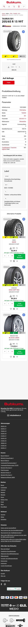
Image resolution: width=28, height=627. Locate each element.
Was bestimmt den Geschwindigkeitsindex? (12, 530)
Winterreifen (22, 121)
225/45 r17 (3, 428)
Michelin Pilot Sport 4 (6, 468)
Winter (2, 517)
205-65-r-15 (5, 15)
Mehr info (14, 69)
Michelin (3, 495)
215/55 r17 (3, 436)
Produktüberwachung (17, 261)
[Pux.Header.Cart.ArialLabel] (14, 6)
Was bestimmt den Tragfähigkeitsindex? (11, 533)
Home (3, 13)
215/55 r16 (3, 445)
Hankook (3, 490)
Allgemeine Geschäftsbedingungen (10, 553)
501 (19, 13)
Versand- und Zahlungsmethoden (9, 558)
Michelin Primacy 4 (6, 472)
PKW (11, 13)
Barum (2, 485)
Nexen (2, 497)
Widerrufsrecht (4, 556)
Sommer (3, 514)
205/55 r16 (3, 426)
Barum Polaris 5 (5, 455)
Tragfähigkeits (6, 147)
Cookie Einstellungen (6, 566)
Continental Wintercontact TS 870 (9, 465)
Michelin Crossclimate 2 (7, 458)
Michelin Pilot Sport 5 (6, 475)
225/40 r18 (3, 433)
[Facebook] (1, 584)
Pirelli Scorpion (5, 470)
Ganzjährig (3, 519)
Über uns (3, 576)
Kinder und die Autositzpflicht (8, 528)
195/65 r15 (3, 431)
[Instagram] (5, 584)
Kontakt (3, 573)
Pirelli (2, 502)
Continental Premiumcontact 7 (9, 463)
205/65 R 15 (22, 118)
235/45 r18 (3, 438)
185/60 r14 (3, 443)
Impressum (4, 563)
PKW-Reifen (23, 110)
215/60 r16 (3, 441)
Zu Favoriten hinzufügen (11, 261)
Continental (4, 487)
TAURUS (15, 13)
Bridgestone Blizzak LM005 (8, 477)
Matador (3, 492)
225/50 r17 (3, 448)
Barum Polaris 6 (5, 460)
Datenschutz (4, 561)
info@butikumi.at (15, 415)
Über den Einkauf (5, 549)
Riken (2, 504)
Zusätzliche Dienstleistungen (8, 551)
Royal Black (4, 507)
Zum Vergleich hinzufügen (14, 261)
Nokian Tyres (4, 499)
